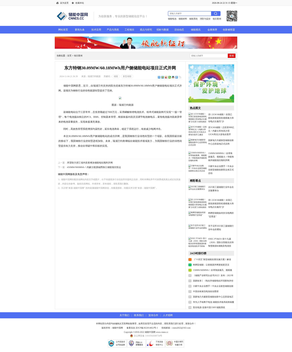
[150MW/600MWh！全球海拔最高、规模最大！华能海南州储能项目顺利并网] (197, 157)
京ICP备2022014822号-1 (147, 328)
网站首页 (63, 29)
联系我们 (139, 315)
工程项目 (129, 29)
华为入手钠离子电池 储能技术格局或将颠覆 (213, 302)
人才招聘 (168, 315)
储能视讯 (196, 29)
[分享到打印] (176, 77)
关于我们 (124, 315)
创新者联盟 (229, 29)
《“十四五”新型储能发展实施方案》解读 (212, 259)
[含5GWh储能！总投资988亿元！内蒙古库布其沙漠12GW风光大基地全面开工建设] (197, 131)
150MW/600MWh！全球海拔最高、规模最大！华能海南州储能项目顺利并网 (221, 156)
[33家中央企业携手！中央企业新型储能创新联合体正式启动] (197, 170)
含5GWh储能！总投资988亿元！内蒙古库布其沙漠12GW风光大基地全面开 (221, 131)
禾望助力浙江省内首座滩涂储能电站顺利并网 (90, 162)
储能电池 (172, 19)
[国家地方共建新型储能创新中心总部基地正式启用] (197, 144)
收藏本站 (79, 3)
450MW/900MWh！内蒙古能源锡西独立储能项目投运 (94, 167)
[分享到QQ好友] (173, 77)
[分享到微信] (169, 77)
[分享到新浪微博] (166, 77)
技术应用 (96, 29)
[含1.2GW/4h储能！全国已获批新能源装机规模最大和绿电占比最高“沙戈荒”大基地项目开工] (197, 118)
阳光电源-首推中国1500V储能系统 (209, 307)
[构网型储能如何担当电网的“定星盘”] (197, 216)
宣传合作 (153, 315)
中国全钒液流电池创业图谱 (206, 291)
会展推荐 (212, 29)
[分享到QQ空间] (162, 77)
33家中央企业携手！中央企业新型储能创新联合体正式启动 (221, 169)
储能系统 (193, 19)
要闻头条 (80, 29)
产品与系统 (113, 29)
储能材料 (183, 19)
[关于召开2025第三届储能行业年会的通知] (197, 229)
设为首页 (64, 3)
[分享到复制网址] (180, 77)
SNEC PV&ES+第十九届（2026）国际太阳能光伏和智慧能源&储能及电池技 (221, 242)
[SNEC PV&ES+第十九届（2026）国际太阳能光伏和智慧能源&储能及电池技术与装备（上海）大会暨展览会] (197, 242)
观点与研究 (146, 29)
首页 (69, 56)
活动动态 (179, 29)
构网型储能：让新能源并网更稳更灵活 (211, 265)
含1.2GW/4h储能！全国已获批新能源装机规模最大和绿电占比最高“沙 (221, 118)
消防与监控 (205, 19)
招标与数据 (162, 29)
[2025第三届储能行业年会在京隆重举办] (197, 190)
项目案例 (217, 19)
